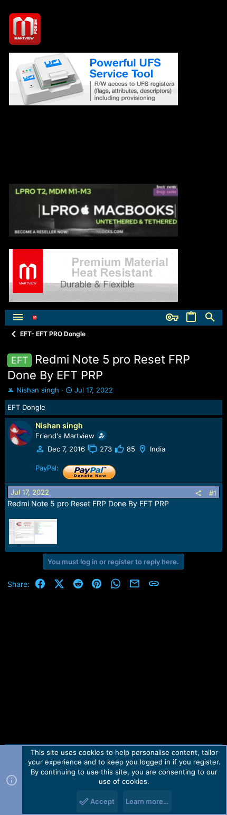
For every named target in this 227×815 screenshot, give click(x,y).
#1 (212, 493)
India (157, 449)
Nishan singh (37, 390)
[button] (18, 318)
